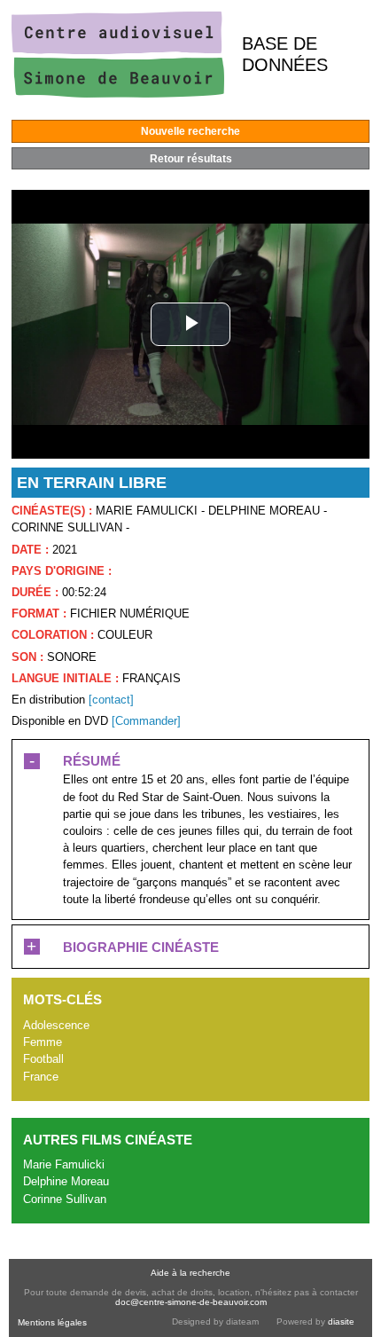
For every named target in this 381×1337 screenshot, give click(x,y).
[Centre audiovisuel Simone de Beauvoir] (118, 93)
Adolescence (56, 1025)
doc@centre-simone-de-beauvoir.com (191, 1302)
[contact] (111, 699)
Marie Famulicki (64, 1164)
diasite (341, 1321)
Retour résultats (191, 158)
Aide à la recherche (190, 1273)
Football (43, 1059)
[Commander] (146, 720)
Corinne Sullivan (64, 1199)
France (40, 1076)
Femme (42, 1042)
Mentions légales (52, 1322)
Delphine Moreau (66, 1181)
